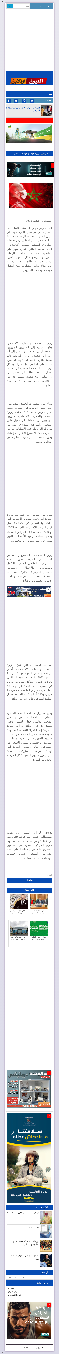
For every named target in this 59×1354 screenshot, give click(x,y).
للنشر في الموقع (14, 1292)
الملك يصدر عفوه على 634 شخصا (23, 1213)
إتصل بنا (48, 6)
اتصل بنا (11, 1288)
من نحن (39, 6)
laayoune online (18, 1348)
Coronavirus (33, 1227)
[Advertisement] (29, 40)
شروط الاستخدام (14, 1295)
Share (49, 875)
